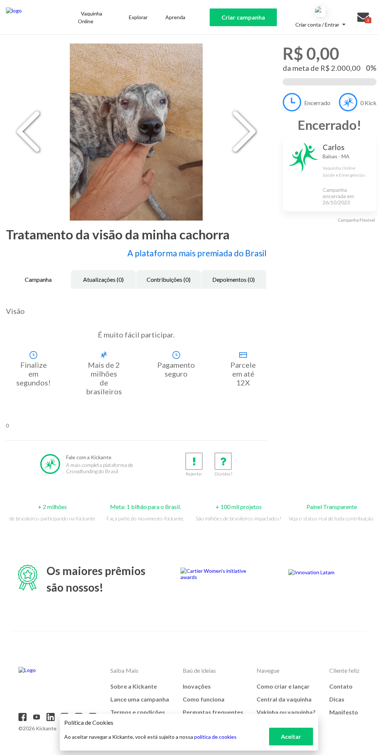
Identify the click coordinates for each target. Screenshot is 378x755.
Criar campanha (243, 17)
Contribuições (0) (168, 279)
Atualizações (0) (103, 279)
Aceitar (291, 736)
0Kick (368, 102)
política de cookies (215, 737)
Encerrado (317, 102)
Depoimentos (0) (233, 279)
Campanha (38, 279)
